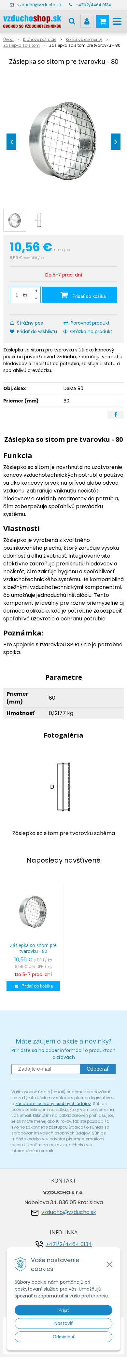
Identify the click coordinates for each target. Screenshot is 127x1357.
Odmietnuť (64, 1336)
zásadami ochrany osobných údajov (53, 1103)
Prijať (63, 1310)
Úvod (8, 39)
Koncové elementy (84, 39)
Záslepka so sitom (21, 45)
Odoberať (98, 1069)
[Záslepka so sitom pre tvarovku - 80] (63, 140)
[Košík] (102, 21)
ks (25, 295)
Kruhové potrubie (39, 39)
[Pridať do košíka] (33, 986)
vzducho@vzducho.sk (39, 5)
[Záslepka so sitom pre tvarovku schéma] (63, 786)
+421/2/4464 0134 (93, 5)
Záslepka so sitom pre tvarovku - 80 (33, 948)
